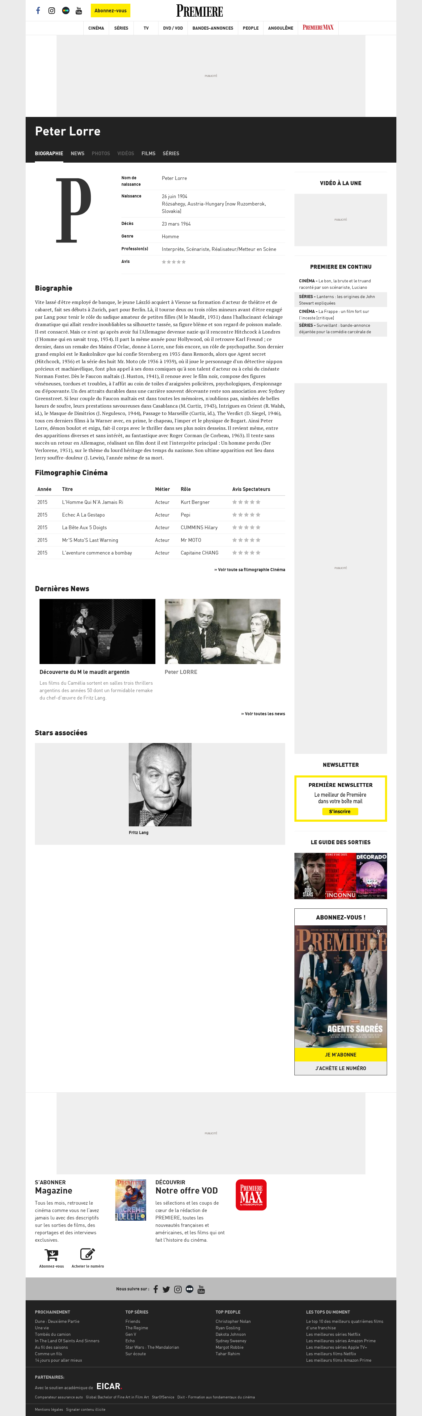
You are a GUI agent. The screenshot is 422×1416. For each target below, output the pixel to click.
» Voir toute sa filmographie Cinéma (249, 569)
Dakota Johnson (231, 1334)
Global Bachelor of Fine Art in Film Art (117, 1397)
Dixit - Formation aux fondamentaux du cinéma (216, 1397)
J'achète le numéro (340, 1068)
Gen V (130, 1334)
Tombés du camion (53, 1334)
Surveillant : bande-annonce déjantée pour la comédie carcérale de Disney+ (335, 329)
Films (148, 153)
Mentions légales (49, 1409)
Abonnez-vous (111, 10)
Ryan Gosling (228, 1327)
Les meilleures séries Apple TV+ (336, 1347)
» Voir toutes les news (263, 713)
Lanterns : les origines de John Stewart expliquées (337, 299)
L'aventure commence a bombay (97, 553)
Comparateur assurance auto (59, 1397)
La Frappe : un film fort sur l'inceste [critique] (334, 314)
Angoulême (280, 28)
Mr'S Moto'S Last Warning (90, 540)
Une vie (42, 1327)
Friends (132, 1321)
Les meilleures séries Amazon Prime (341, 1340)
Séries (121, 28)
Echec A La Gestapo (83, 515)
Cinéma (96, 28)
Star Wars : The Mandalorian (152, 1347)
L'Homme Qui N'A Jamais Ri (92, 502)
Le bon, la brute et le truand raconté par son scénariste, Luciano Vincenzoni (335, 285)
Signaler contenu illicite (85, 1409)
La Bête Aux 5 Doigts (84, 527)
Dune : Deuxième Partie (57, 1321)
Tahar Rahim (228, 1353)
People (251, 28)
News (77, 153)
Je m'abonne (341, 1055)
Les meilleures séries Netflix (333, 1334)
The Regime (136, 1327)
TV (146, 28)
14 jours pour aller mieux (58, 1360)
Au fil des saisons (51, 1347)
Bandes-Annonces (212, 28)
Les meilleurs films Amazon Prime (338, 1360)
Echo (130, 1340)
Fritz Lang (139, 832)
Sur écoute (135, 1353)
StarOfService (163, 1397)
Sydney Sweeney (231, 1340)
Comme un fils (48, 1353)
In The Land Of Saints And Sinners (67, 1340)
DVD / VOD (173, 28)
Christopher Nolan (233, 1321)
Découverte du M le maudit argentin (84, 672)
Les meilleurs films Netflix (331, 1353)
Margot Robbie (229, 1347)
